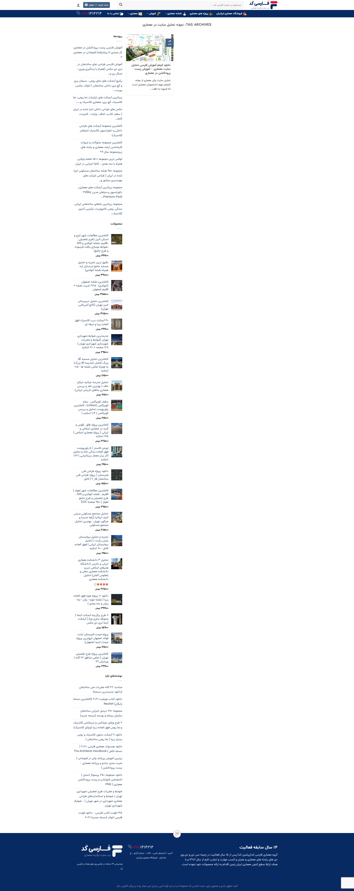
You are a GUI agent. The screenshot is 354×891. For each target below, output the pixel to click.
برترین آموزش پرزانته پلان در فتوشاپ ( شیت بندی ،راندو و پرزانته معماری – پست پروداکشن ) (99, 763)
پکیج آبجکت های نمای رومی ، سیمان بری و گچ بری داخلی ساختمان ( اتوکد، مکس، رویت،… (98, 85)
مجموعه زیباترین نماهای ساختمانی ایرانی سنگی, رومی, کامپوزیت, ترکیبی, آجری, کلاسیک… (98, 209)
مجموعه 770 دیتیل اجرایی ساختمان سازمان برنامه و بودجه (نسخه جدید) (101, 713)
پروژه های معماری (199, 13)
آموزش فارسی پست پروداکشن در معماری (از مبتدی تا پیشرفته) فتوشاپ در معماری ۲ (98, 52)
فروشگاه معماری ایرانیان (229, 13)
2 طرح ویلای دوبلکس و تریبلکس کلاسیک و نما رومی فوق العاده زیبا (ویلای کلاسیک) (97, 725)
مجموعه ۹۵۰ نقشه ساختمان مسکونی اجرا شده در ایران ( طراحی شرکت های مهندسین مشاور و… (98, 175)
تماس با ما (113, 13)
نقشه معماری (174, 13)
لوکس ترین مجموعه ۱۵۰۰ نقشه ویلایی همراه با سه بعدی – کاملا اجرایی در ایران (98, 161)
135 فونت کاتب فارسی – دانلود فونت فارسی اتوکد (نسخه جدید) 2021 (100, 815)
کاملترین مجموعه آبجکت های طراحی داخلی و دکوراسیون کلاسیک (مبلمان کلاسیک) (100, 130)
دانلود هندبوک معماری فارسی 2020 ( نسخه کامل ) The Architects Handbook (98, 749)
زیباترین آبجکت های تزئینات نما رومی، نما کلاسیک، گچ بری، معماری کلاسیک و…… (97, 99)
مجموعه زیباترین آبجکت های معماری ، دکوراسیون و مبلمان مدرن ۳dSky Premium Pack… (99, 192)
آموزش (152, 13)
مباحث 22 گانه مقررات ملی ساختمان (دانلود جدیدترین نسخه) (100, 689)
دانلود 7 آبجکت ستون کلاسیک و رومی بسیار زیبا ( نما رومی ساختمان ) (99, 737)
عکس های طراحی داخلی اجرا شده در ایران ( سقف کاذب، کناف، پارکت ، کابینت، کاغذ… (97, 114)
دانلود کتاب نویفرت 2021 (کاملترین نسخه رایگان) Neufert (97, 701)
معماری (134, 13)
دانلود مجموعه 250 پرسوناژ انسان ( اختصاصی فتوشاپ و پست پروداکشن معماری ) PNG (100, 779)
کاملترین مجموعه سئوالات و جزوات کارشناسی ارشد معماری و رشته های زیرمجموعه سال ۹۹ (101, 147)
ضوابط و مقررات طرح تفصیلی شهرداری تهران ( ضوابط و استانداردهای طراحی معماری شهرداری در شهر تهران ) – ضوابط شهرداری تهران (98, 798)
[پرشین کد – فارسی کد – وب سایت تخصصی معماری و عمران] (263, 5)
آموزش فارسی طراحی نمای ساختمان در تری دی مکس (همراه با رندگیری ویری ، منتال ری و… (99, 69)
